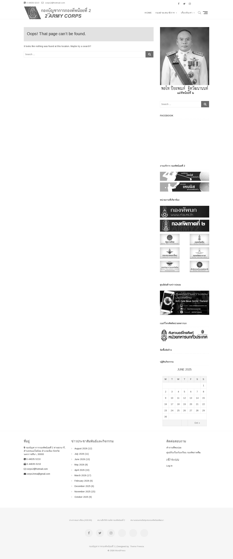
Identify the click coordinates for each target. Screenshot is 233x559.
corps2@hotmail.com (54, 3)
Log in (169, 465)
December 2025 (82, 486)
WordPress (120, 550)
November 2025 (82, 491)
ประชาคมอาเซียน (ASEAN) (80, 520)
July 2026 (79, 454)
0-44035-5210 (32, 3)
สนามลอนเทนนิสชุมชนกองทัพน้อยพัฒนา (147, 520)
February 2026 (81, 481)
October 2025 (81, 497)
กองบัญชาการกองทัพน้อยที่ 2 (102, 546)
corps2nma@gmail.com (38, 474)
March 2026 (80, 475)
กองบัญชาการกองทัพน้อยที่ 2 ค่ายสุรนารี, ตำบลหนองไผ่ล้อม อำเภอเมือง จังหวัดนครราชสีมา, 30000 (44, 450)
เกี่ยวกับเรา (187, 13)
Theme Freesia (137, 546)
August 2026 (80, 448)
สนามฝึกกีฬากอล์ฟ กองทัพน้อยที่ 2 (111, 520)
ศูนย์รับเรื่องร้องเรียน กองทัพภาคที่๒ (183, 452)
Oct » (197, 423)
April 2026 (79, 470)
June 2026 (79, 459)
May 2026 (79, 464)
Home (148, 13)
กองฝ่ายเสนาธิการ (165, 13)
